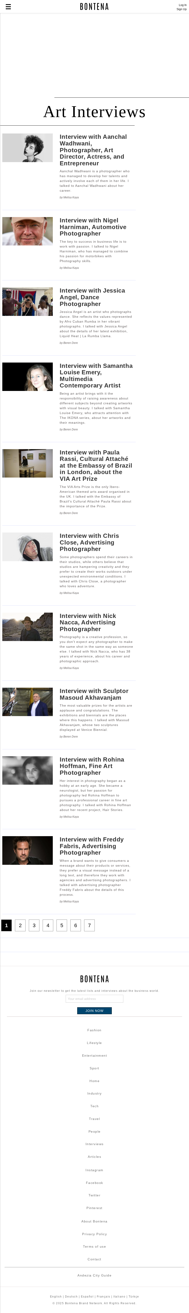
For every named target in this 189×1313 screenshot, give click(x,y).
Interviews (95, 1144)
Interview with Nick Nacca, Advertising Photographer (88, 622)
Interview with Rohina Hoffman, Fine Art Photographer (92, 766)
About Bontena (94, 1221)
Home (94, 1081)
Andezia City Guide (94, 1275)
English (56, 1296)
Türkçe (134, 1296)
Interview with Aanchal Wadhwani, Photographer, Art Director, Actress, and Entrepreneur (93, 149)
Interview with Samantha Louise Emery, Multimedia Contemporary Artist (96, 375)
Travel (94, 1119)
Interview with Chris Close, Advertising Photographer (89, 542)
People (95, 1131)
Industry (94, 1093)
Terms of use (94, 1246)
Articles (94, 1157)
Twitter (95, 1195)
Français (103, 1296)
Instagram (94, 1170)
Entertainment (94, 1055)
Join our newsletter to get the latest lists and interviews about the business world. (94, 990)
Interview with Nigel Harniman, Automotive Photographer (93, 227)
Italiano (119, 1296)
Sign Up (182, 9)
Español (87, 1296)
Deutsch (71, 1296)
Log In (183, 5)
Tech (94, 1106)
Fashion (94, 1030)
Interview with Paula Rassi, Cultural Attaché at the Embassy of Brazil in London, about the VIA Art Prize (96, 465)
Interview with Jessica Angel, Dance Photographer (92, 297)
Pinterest (94, 1208)
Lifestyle (94, 1043)
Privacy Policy (94, 1234)
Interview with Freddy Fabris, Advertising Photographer (92, 846)
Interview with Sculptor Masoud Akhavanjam (94, 694)
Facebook (94, 1183)
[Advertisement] (94, 51)
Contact (94, 1259)
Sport (94, 1068)
